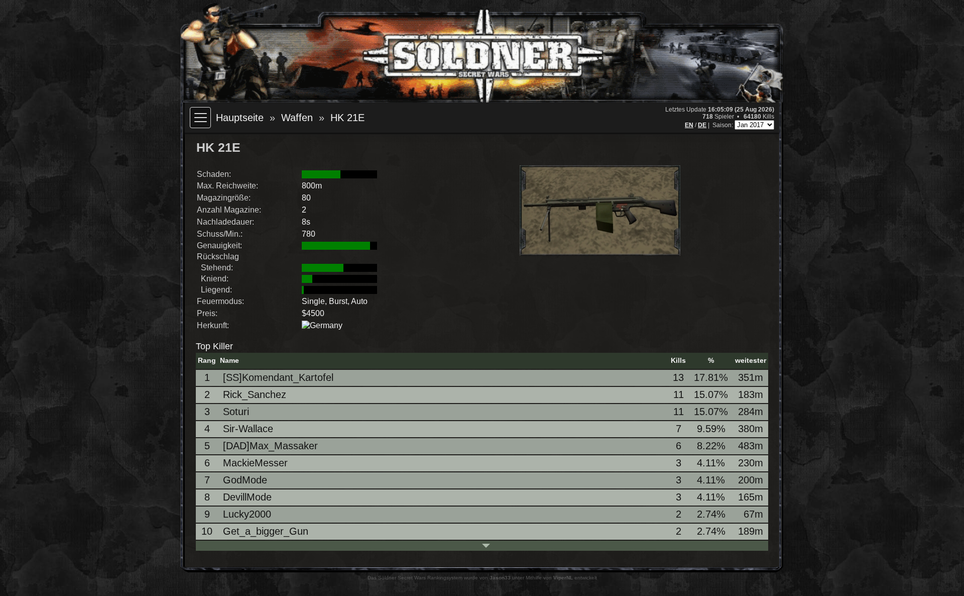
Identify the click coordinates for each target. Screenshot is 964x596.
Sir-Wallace (248, 428)
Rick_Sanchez (254, 394)
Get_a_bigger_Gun (265, 531)
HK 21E (347, 117)
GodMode (245, 479)
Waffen (297, 117)
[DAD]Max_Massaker (270, 445)
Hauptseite (240, 117)
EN (689, 125)
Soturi (236, 411)
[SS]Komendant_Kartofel (278, 377)
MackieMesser (255, 462)
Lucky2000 (247, 514)
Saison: (723, 125)
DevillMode (247, 497)
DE (702, 125)
